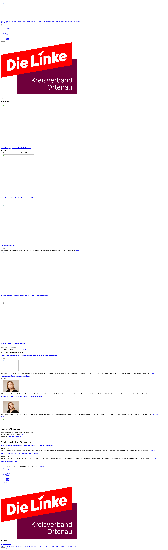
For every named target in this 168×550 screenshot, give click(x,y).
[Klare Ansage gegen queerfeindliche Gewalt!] (84, 125)
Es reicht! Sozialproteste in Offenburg (13, 343)
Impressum (8, 39)
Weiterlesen (29, 152)
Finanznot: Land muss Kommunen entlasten (15, 376)
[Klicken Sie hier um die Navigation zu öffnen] (1, 25)
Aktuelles (8, 28)
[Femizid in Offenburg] (84, 224)
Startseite (5, 482)
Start (4, 27)
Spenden (7, 38)
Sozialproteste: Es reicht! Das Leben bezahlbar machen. (19, 453)
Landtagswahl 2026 (10, 31)
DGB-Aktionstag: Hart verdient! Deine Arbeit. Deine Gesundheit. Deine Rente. (27, 445)
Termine (5, 33)
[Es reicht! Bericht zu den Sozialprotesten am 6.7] (84, 175)
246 (4, 416)
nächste (6, 416)
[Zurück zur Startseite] (39, 93)
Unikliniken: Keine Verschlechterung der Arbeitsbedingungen (21, 396)
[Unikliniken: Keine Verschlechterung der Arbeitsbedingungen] (84, 407)
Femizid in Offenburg (8, 245)
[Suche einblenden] (1, 24)
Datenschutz (5, 485)
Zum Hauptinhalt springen (6, 1)
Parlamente (8, 32)
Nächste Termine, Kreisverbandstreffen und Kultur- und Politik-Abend (24, 296)
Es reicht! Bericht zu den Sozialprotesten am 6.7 (17, 198)
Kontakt (4, 35)
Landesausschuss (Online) (9, 461)
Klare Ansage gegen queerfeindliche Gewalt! (16, 148)
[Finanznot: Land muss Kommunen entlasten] (84, 386)
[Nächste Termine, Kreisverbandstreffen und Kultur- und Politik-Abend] (84, 272)
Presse (7, 29)
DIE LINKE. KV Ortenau (6, 22)
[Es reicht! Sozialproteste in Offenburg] (84, 321)
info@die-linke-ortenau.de (6, 544)
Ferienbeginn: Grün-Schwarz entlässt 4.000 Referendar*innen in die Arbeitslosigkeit (29, 355)
